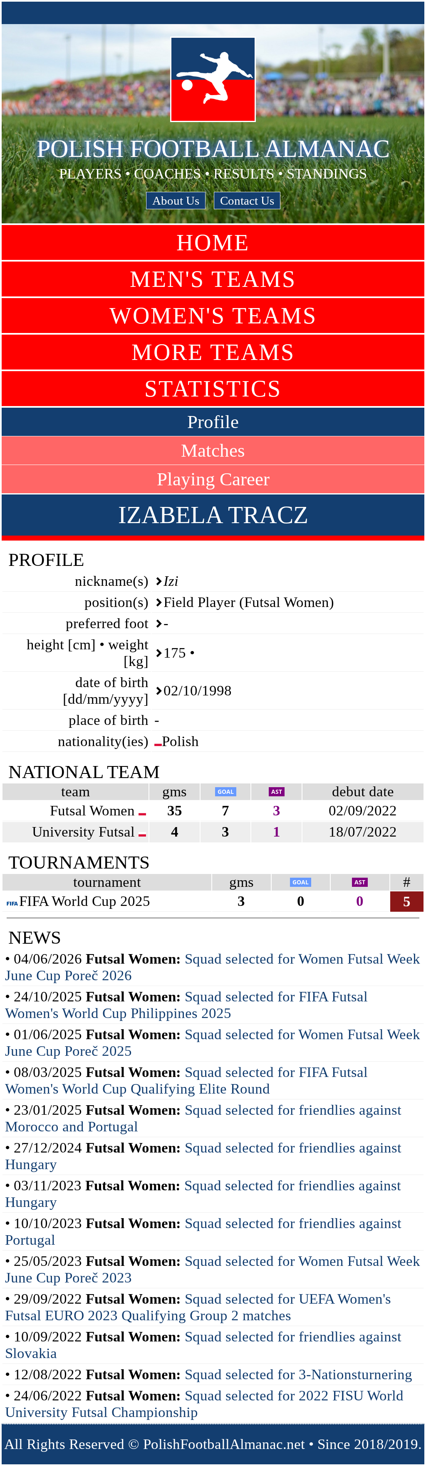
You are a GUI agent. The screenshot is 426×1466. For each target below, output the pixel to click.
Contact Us (247, 200)
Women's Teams (213, 315)
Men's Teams (213, 279)
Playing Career (213, 479)
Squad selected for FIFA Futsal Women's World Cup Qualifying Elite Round (186, 1080)
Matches (213, 450)
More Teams (213, 352)
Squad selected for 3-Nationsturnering (298, 1374)
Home (213, 242)
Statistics (213, 388)
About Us (175, 200)
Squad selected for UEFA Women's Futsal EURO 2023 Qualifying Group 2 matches (198, 1307)
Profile (213, 421)
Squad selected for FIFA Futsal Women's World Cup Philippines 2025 (186, 1005)
